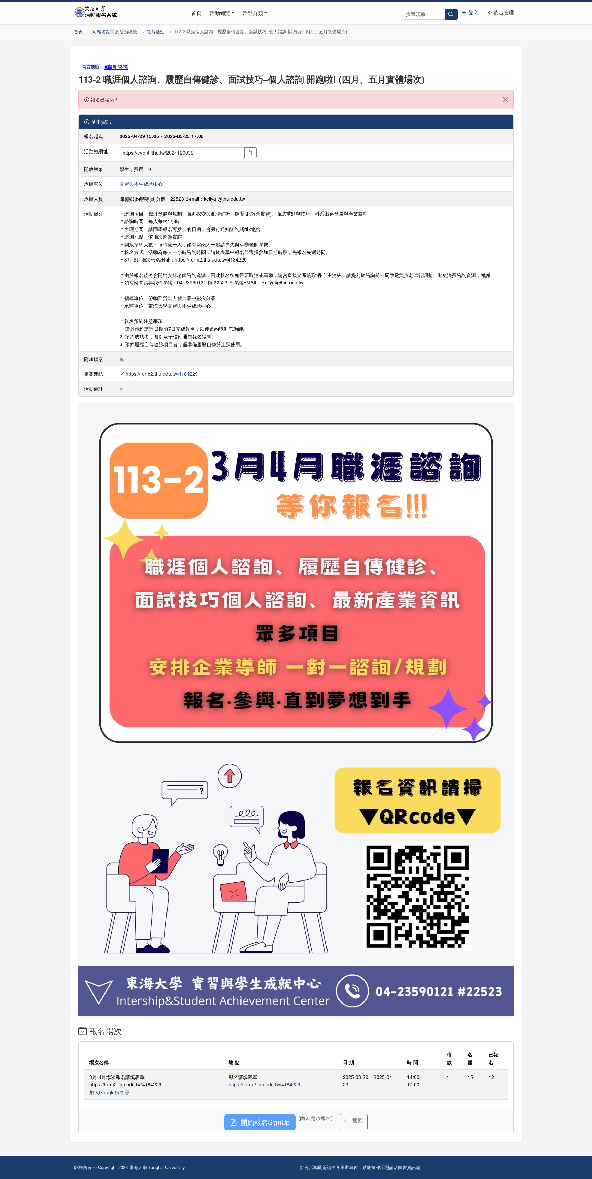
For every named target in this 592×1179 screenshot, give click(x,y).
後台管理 (503, 12)
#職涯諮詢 (116, 67)
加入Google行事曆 (109, 1092)
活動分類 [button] (253, 12)
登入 (473, 12)
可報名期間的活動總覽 (114, 31)
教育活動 (155, 31)
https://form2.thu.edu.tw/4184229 (161, 373)
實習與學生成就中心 (141, 183)
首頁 (196, 12)
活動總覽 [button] (220, 12)
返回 (357, 1120)
